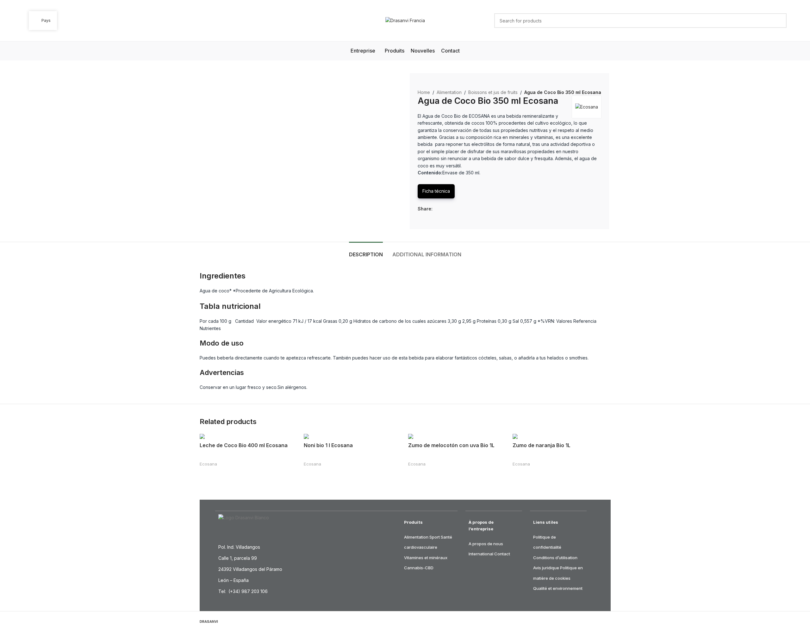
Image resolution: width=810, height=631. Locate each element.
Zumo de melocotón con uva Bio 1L (451, 445)
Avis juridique (546, 567)
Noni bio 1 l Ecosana (328, 445)
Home (424, 92)
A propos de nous (486, 543)
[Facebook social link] (436, 209)
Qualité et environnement (558, 588)
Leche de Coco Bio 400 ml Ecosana (244, 445)
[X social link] (443, 209)
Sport (434, 537)
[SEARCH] (779, 20)
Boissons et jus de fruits (493, 92)
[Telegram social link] (465, 209)
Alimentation (449, 92)
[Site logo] (405, 20)
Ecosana (208, 463)
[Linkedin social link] (458, 209)
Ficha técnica (436, 191)
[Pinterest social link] (450, 209)
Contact (502, 553)
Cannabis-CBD (418, 567)
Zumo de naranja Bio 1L (541, 445)
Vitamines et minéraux (425, 557)
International (481, 553)
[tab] (366, 251)
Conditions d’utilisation (555, 557)
